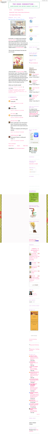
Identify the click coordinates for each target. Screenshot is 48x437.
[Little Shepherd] (30, 75)
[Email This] (8, 88)
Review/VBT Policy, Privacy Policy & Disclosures (19, 12)
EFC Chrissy (13, 113)
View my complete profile (33, 295)
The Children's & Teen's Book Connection (33, 384)
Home (10, 9)
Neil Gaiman (31, 137)
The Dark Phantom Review (34, 393)
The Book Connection (19, 91)
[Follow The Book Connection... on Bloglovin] (33, 55)
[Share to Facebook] (11, 88)
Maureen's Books (14, 120)
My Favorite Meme (20, 47)
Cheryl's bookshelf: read (35, 250)
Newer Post (11, 145)
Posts (31, 169)
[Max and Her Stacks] (30, 272)
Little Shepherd (35, 74)
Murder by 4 (32, 400)
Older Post (25, 145)
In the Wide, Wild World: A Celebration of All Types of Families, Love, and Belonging (35, 256)
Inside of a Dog (33, 355)
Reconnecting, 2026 (34, 401)
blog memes (15, 89)
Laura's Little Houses (34, 372)
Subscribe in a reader (33, 163)
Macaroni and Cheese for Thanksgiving (33, 97)
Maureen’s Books (12, 40)
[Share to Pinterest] (12, 88)
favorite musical (17, 90)
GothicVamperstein (15, 135)
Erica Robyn (13, 99)
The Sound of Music (20, 71)
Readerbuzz (32, 361)
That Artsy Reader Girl (34, 367)
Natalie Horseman (32, 260)
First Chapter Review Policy (15, 14)
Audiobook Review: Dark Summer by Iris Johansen (34, 358)
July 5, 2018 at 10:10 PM (17, 110)
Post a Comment (12, 143)
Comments (32, 171)
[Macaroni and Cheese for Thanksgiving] (30, 96)
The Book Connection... (24, 4)
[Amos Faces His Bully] (30, 88)
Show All (38, 414)
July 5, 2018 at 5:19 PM (17, 103)
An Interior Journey (34, 403)
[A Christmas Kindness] (30, 82)
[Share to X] (10, 88)
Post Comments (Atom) (19, 148)
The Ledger (33, 262)
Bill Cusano (31, 281)
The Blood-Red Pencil (33, 409)
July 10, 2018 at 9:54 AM (17, 132)
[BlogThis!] (9, 88)
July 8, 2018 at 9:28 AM (17, 117)
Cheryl (12, 106)
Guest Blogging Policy (18, 9)
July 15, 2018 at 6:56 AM (17, 140)
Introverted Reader (34, 379)
